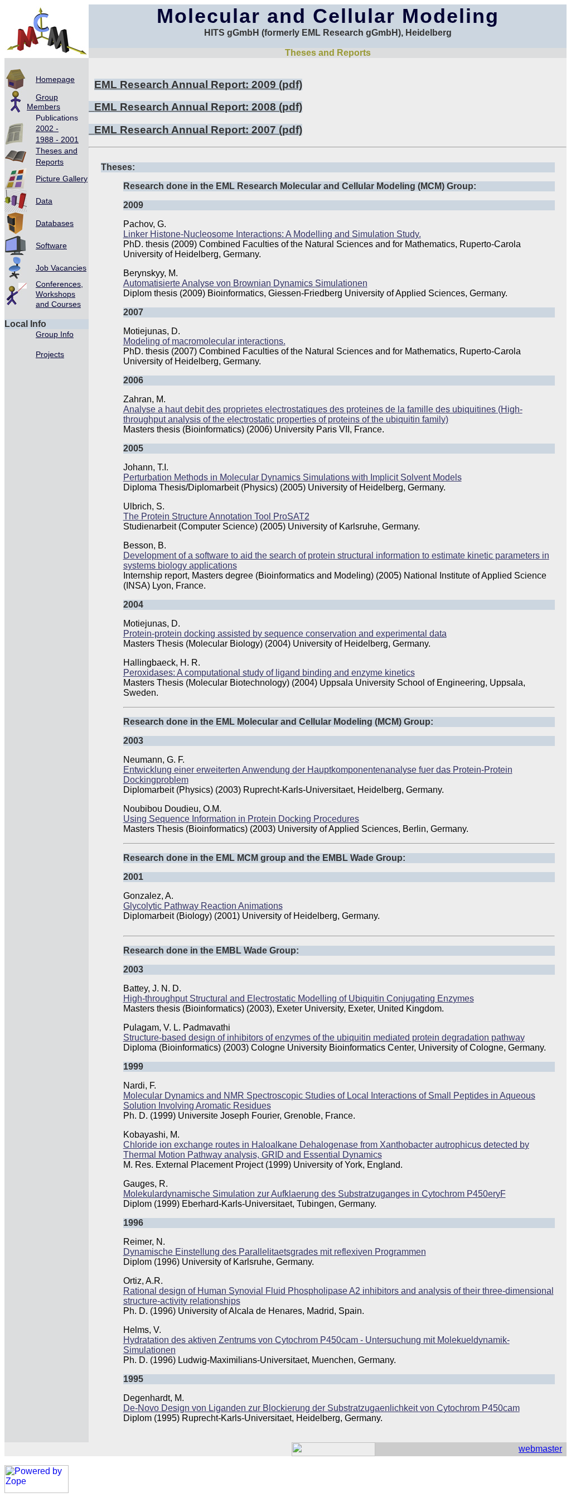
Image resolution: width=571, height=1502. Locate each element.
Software (51, 245)
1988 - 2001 (57, 139)
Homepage (55, 79)
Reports (50, 161)
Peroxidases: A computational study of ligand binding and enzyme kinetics (269, 672)
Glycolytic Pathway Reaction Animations (203, 906)
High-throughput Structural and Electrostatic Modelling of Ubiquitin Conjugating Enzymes (298, 998)
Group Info (55, 334)
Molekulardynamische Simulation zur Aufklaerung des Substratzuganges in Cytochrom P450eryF (314, 1193)
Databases (55, 223)
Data (44, 200)
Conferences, (59, 284)
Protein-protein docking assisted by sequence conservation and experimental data (285, 633)
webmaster (540, 1448)
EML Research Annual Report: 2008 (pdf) (198, 107)
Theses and (57, 150)
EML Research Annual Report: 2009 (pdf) (198, 84)
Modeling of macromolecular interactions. (204, 341)
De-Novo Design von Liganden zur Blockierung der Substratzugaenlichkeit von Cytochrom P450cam (321, 1408)
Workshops (55, 294)
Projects (50, 354)
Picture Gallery (62, 178)
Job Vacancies (61, 267)
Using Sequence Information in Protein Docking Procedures (241, 819)
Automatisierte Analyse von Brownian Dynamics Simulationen (245, 283)
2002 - (47, 128)
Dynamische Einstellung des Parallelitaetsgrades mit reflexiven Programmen (274, 1252)
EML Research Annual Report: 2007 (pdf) (198, 130)
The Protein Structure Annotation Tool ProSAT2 (216, 516)
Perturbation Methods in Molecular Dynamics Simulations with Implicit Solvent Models (292, 477)
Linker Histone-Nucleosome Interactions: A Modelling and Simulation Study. (272, 234)
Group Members (43, 102)
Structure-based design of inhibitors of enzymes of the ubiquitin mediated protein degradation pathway (324, 1037)
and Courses (58, 304)
